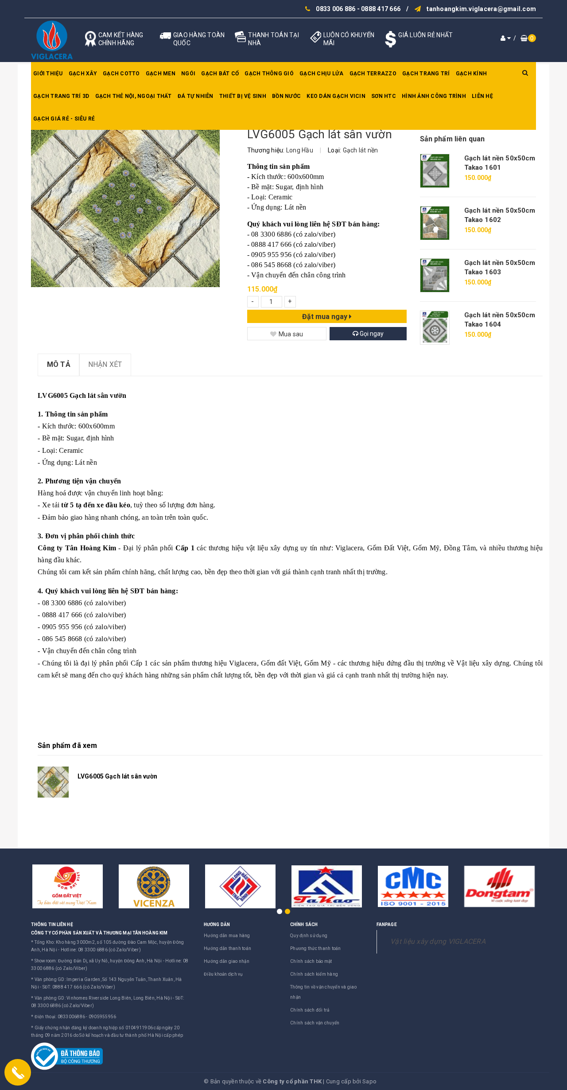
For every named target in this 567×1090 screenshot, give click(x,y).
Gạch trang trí (426, 73)
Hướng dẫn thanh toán (227, 948)
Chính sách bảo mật (311, 961)
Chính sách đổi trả (310, 1010)
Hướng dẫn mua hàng (227, 935)
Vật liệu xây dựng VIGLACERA (437, 941)
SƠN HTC (383, 96)
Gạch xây (83, 73)
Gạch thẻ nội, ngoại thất (133, 96)
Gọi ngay (371, 333)
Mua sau (291, 334)
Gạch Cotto (121, 73)
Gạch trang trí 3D (61, 96)
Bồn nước (286, 96)
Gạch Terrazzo (373, 73)
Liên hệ (482, 96)
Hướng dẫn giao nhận (226, 961)
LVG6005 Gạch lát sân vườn (118, 776)
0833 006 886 (335, 8)
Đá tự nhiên (196, 96)
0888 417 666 (380, 8)
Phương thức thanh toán (315, 948)
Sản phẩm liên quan (452, 139)
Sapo (369, 1081)
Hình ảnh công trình (434, 96)
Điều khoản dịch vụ (223, 974)
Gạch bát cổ (220, 73)
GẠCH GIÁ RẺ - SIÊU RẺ (64, 119)
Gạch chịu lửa (321, 73)
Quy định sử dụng (308, 935)
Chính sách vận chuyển (314, 1022)
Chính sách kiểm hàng (314, 974)
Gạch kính (471, 73)
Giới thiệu (48, 73)
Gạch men (160, 73)
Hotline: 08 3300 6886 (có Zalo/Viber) (101, 949)
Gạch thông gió (269, 73)
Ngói (188, 73)
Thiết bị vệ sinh (242, 96)
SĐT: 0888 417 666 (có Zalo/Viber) (79, 987)
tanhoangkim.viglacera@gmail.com (481, 8)
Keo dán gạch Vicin (336, 96)
